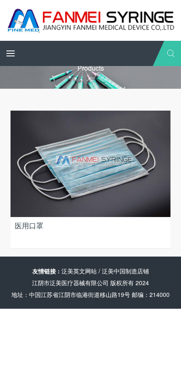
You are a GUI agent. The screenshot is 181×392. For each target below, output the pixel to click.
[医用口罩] (90, 163)
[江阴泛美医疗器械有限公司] (90, 19)
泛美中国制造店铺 (125, 271)
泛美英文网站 (79, 271)
